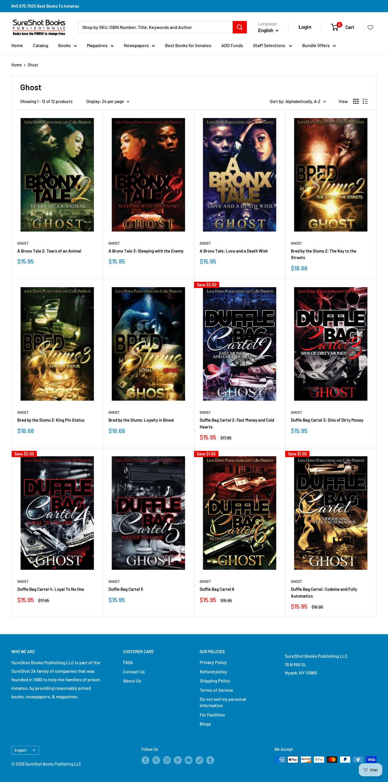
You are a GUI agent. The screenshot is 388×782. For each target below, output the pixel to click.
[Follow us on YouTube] (189, 760)
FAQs (128, 662)
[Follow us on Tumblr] (210, 760)
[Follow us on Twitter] (156, 760)
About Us (132, 680)
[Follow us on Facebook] (145, 760)
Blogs (205, 723)
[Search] (240, 27)
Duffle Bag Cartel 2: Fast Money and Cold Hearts (237, 423)
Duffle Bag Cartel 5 (126, 589)
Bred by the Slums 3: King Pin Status (50, 419)
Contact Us (134, 671)
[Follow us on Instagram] (167, 760)
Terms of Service (216, 690)
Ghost (33, 64)
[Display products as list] (365, 101)
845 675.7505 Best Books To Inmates (45, 6)
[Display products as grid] (355, 101)
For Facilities (212, 714)
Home (17, 45)
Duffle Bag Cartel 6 (217, 589)
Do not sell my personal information (223, 702)
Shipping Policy (215, 680)
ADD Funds (232, 45)
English (20, 750)
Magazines (97, 45)
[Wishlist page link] (370, 27)
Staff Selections (269, 45)
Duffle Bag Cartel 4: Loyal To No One (50, 589)
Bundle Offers (316, 45)
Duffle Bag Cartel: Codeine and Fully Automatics (324, 592)
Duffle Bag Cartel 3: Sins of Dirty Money (327, 419)
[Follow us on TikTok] (199, 760)
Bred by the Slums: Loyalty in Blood (141, 419)
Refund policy (213, 671)
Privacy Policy (213, 662)
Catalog (40, 45)
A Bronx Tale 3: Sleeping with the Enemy (146, 250)
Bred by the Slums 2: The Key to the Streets (323, 254)
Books (64, 45)
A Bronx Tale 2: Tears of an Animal (49, 250)
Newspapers (136, 45)
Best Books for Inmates (188, 45)
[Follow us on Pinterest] (178, 760)
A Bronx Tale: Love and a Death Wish (234, 250)
